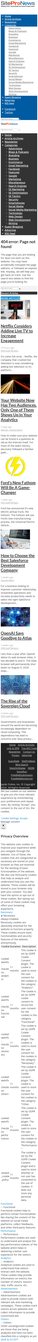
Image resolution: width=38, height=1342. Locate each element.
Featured (13, 49)
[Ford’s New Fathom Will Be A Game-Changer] (15, 475)
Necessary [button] (6, 912)
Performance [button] (8, 1231)
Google (12, 52)
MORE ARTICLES (10, 298)
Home (8, 16)
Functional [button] (7, 1203)
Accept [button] (24, 818)
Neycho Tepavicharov (12, 429)
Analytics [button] (6, 1258)
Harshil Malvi (7, 580)
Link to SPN (13, 748)
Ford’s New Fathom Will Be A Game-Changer (18, 487)
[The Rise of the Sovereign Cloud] (15, 693)
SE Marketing (16, 64)
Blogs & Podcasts (18, 31)
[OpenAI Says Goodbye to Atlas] (15, 625)
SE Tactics (14, 70)
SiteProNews (28, 761)
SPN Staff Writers (9, 350)
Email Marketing (17, 43)
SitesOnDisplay (17, 768)
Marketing (14, 55)
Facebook (14, 46)
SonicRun (22, 771)
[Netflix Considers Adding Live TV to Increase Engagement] (15, 318)
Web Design (15, 88)
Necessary (9, 915)
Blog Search (21, 764)
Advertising (15, 28)
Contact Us (29, 751)
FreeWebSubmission (22, 775)
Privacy (15, 755)
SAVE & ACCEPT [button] (10, 1339)
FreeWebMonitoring (22, 778)
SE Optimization (17, 67)
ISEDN (31, 768)
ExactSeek (13, 761)
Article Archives (13, 19)
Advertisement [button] (9, 1288)
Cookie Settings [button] (10, 818)
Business (13, 37)
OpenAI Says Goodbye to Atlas (16, 635)
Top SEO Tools (29, 748)
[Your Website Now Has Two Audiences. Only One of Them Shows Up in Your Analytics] (15, 392)
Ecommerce (15, 40)
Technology (15, 85)
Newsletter (11, 22)
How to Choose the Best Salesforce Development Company (18, 562)
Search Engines (16, 61)
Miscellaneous (16, 58)
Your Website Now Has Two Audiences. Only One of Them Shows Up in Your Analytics (19, 410)
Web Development (18, 91)
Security (13, 73)
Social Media (15, 79)
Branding (13, 34)
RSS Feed (9, 103)
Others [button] (5, 1319)
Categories (10, 25)
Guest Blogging (13, 97)
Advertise (10, 100)
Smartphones (16, 76)
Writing (12, 94)
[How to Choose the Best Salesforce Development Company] (15, 548)
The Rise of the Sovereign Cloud (15, 703)
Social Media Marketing (21, 82)
